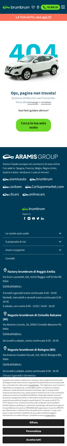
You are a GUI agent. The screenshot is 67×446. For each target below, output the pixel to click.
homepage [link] (32, 102)
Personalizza (33, 431)
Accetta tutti (33, 440)
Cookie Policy (34, 385)
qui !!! (46, 17)
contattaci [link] (46, 102)
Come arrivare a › (12, 286)
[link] (16, 7)
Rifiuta (34, 422)
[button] (33, 233)
